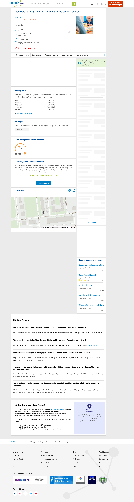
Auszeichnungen (51, 55)
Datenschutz (103, 459)
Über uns (16, 455)
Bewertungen (67, 55)
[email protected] (93, 345)
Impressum (103, 455)
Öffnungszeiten (22, 55)
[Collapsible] (102, 327)
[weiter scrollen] (104, 55)
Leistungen (36, 55)
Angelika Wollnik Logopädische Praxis (91, 295)
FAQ (74, 467)
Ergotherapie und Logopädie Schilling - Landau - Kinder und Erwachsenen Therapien (91, 265)
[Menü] (106, 3)
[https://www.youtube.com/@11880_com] (36, 493)
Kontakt (75, 463)
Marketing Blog (78, 455)
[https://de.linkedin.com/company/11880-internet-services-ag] (31, 493)
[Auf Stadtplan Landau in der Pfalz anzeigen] (74, 190)
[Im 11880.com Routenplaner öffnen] (69, 190)
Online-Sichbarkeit (47, 455)
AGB (100, 463)
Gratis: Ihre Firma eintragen (115, 3)
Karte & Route (82, 55)
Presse (15, 467)
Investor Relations (19, 459)
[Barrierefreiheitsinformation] (103, 3)
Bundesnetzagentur (57, 410)
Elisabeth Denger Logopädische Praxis (91, 305)
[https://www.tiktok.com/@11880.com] (25, 493)
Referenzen (77, 459)
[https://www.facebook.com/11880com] (15, 493)
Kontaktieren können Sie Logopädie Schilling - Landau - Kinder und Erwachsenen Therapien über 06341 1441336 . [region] (56, 345)
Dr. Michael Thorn (85, 285)
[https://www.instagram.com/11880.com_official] (20, 493)
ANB (100, 467)
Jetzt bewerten (43, 183)
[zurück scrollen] (13, 55)
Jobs (14, 463)
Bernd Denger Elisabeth (87, 275)
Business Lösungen (47, 467)
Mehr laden (91, 222)
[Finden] (74, 4)
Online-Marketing (46, 463)
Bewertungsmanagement (49, 459)
